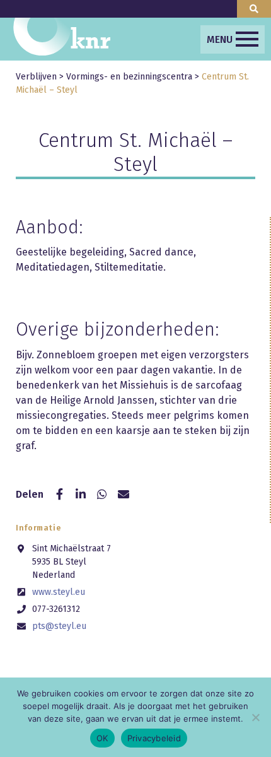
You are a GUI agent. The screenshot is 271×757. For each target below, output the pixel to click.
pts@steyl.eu (59, 626)
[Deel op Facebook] (59, 494)
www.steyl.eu (58, 592)
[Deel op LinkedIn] (80, 494)
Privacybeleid (154, 738)
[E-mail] (123, 494)
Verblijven (36, 76)
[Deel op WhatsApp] (102, 494)
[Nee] (255, 717)
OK (102, 738)
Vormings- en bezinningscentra (129, 76)
